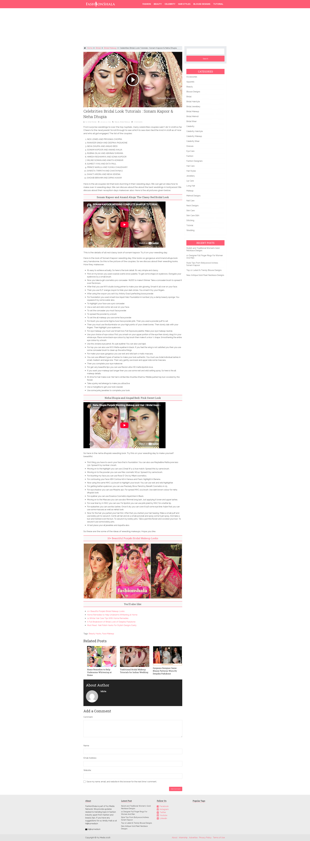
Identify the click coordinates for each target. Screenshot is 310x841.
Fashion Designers (194, 161)
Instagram (164, 809)
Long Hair (190, 186)
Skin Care (190, 210)
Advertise (193, 837)
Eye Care (190, 151)
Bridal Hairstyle (193, 101)
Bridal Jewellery (193, 106)
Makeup (190, 191)
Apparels (190, 82)
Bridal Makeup (110, 48)
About (174, 837)
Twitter (163, 812)
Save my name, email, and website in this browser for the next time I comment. (122, 782)
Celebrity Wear (192, 141)
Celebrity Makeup (194, 136)
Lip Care (190, 181)
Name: (86, 745)
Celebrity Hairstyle (194, 131)
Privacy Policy (205, 837)
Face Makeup (108, 633)
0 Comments (138, 122)
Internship (183, 837)
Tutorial (218, 4)
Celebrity (170, 4)
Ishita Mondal (92, 122)
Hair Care (190, 166)
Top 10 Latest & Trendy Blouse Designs (204, 270)
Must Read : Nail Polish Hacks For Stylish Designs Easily (111, 625)
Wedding (190, 230)
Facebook (164, 806)
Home (90, 48)
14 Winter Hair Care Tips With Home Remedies (107, 618)
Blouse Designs (201, 4)
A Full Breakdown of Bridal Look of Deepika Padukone (111, 622)
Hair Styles (184, 4)
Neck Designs (192, 205)
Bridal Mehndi (192, 116)
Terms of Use (219, 837)
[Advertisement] (155, 28)
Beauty (158, 4)
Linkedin (163, 818)
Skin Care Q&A (192, 215)
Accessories (191, 77)
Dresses (190, 146)
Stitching (190, 220)
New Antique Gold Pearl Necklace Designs (205, 275)
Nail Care (190, 200)
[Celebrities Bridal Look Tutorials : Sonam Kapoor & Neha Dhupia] (132, 79)
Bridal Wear (191, 121)
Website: (87, 770)
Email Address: (90, 758)
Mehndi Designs (193, 196)
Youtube (163, 815)
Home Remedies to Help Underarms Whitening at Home (112, 615)
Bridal (98, 48)
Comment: (88, 717)
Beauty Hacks (95, 633)
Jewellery (190, 176)
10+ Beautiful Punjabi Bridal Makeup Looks (133, 538)
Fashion (147, 4)
